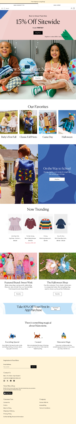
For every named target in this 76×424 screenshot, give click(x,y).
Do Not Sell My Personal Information (13, 416)
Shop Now (38, 33)
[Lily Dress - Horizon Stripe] (15, 223)
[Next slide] (59, 2)
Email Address (7, 364)
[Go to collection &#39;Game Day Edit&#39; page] (48, 122)
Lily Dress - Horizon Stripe (15, 238)
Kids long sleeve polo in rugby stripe (46, 238)
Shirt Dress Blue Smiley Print (61, 238)
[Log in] (71, 8)
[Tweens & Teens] (57, 5)
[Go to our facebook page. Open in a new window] (11, 381)
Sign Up (33, 366)
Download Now (55, 308)
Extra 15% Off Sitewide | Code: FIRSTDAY (38, 1)
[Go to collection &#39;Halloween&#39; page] (67, 122)
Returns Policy (7, 408)
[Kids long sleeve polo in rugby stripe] (45, 223)
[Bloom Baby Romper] (30, 223)
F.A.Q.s (5, 405)
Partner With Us (43, 402)
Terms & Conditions (44, 408)
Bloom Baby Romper (30, 238)
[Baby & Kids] (19, 5)
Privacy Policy (7, 413)
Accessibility (42, 405)
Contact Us (6, 402)
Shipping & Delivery (8, 411)
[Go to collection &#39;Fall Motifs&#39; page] (28, 122)
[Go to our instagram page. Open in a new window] (4, 381)
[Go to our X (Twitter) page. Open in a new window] (7, 381)
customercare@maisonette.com (12, 378)
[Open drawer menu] (2, 8)
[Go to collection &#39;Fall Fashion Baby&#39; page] (9, 122)
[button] (69, 224)
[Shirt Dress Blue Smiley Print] (61, 223)
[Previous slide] (17, 2)
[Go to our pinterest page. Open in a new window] (14, 381)
